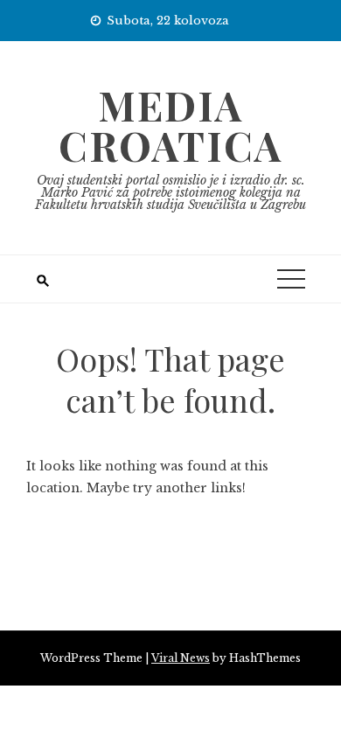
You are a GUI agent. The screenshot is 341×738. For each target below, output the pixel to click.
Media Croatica (170, 125)
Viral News (180, 658)
